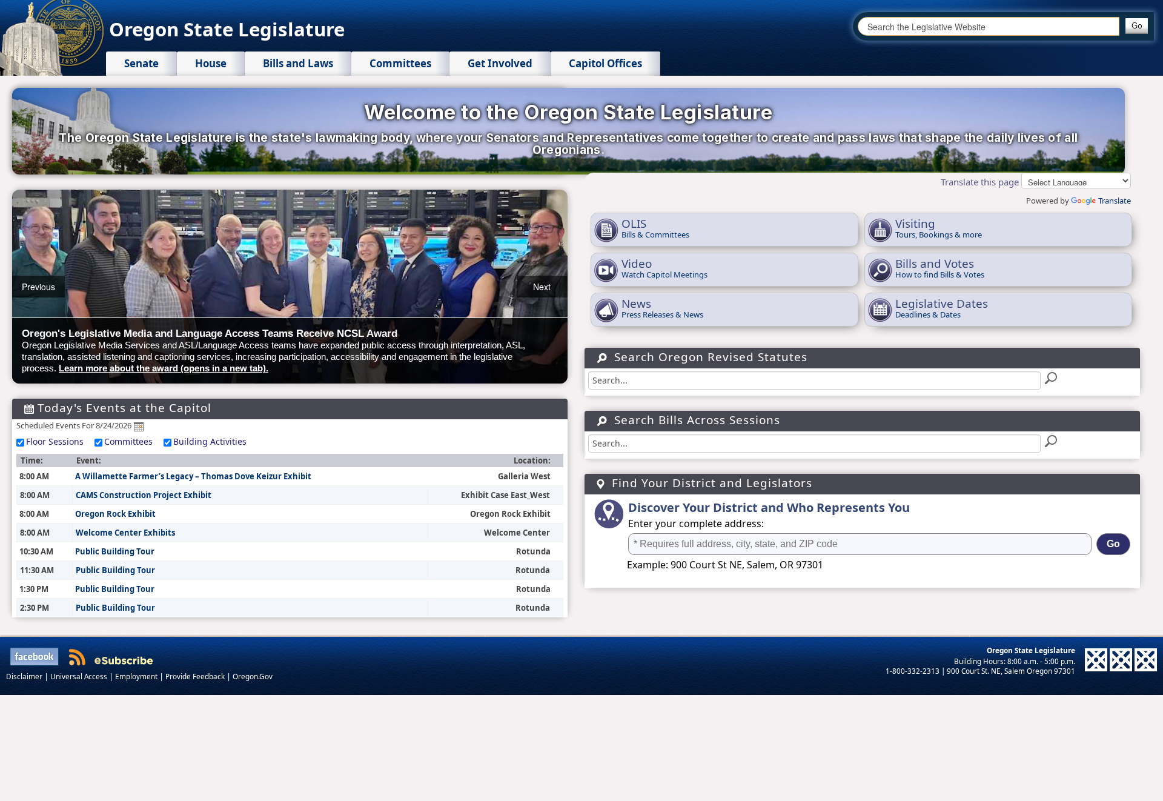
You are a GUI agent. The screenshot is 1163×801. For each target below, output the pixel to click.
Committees (128, 441)
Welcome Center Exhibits (125, 532)
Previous (38, 287)
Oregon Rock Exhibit (115, 513)
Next (542, 287)
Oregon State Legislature (227, 29)
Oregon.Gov (253, 676)
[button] (1136, 26)
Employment (137, 676)
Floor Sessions (55, 441)
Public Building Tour (114, 551)
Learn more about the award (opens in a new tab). (163, 368)
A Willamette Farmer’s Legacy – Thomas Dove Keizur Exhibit (193, 476)
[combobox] (988, 26)
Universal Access (79, 676)
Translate (1114, 200)
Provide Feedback (196, 676)
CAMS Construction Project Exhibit (143, 495)
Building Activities (210, 441)
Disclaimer (25, 676)
